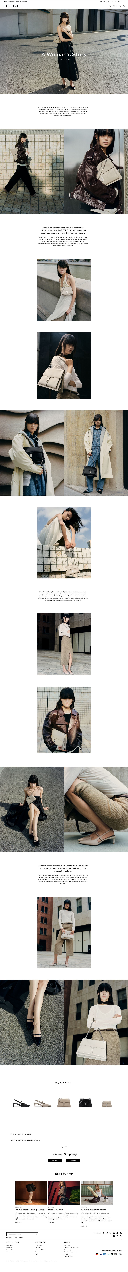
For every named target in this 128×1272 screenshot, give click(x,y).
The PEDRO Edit (68, 1256)
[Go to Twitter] (110, 1233)
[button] (103, 1)
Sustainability (67, 1250)
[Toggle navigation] (4, 6)
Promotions (9, 1247)
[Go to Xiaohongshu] (114, 1236)
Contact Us (38, 1252)
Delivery (37, 1247)
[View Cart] (124, 6)
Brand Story (67, 1245)
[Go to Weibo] (117, 1236)
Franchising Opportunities (71, 1252)
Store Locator (10, 1252)
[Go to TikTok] (117, 1233)
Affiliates (66, 1254)
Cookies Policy (53, 1261)
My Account (9, 1245)
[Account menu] (117, 6)
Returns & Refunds (40, 1250)
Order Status (38, 1245)
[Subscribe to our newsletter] (36, 1234)
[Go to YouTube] (114, 1233)
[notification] (114, 6)
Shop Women (55, 1160)
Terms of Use (34, 1261)
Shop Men (73, 1160)
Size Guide (9, 1250)
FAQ (36, 1254)
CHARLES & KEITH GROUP (71, 1247)
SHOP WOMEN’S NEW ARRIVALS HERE (25, 1140)
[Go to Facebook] (103, 1233)
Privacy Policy (43, 1261)
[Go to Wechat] (121, 1236)
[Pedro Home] (12, 6)
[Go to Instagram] (107, 1233)
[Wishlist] (120, 6)
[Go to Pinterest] (121, 1233)
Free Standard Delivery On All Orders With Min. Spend (17, 2)
